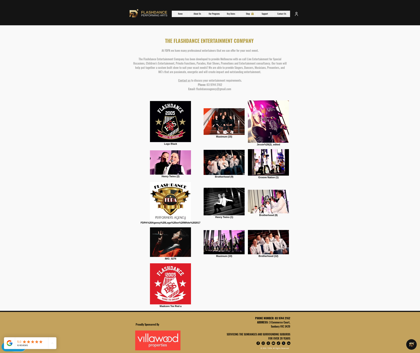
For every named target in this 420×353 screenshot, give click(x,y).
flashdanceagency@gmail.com (213, 89)
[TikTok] (278, 343)
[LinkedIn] (288, 343)
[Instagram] (263, 343)
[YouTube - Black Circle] (273, 343)
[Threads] (268, 343)
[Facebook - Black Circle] (258, 343)
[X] (283, 343)
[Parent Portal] (296, 14)
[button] (252, 13)
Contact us (184, 80)
